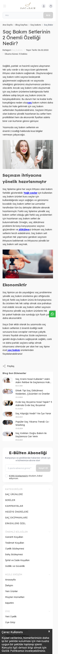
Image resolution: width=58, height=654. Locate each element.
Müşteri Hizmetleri (14, 597)
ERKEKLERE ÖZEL (15, 523)
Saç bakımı (35, 25)
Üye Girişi (10, 622)
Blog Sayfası (21, 25)
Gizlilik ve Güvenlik (15, 566)
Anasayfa (10, 579)
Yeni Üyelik (11, 616)
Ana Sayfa (8, 25)
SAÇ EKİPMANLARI (16, 517)
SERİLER (10, 500)
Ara (48, 15)
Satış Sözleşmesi (14, 554)
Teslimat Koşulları (14, 542)
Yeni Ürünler (11, 591)
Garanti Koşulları (14, 537)
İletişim (9, 585)
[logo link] (27, 6)
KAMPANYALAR (14, 505)
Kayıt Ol (43, 468)
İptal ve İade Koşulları (17, 560)
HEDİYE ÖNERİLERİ (16, 511)
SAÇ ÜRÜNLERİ (14, 494)
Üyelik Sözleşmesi (14, 548)
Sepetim (9, 602)
